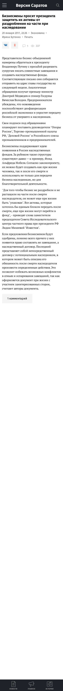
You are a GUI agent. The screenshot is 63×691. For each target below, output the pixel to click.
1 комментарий (17, 298)
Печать (28, 37)
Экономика (37, 33)
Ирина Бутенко (11, 37)
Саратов (31, 5)
